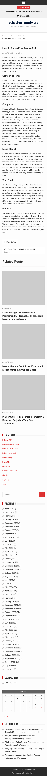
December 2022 (11, 648)
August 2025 (10, 537)
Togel (4, 484)
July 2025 (9, 541)
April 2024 (9, 591)
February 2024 (11, 598)
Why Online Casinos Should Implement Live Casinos (20, 250)
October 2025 (10, 530)
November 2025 (11, 527)
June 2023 (9, 626)
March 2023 (9, 637)
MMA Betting (11, 242)
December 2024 (11, 566)
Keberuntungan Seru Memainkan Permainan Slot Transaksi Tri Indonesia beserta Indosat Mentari (22, 316)
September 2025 (11, 534)
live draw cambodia (9, 471)
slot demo (6, 475)
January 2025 (10, 562)
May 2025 (9, 548)
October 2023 (10, 612)
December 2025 (11, 523)
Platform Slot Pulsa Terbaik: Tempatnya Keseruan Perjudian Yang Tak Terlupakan (23, 420)
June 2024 (9, 584)
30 (23, 710)
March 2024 (9, 594)
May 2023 (9, 630)
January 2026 (10, 519)
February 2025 (11, 559)
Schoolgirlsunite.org (23, 22)
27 (5, 710)
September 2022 (11, 658)
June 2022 (9, 669)
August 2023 (10, 619)
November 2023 (11, 609)
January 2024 (10, 601)
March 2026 (9, 512)
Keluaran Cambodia (9, 453)
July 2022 (9, 666)
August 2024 (10, 577)
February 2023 (11, 641)
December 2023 (11, 605)
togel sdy (5, 480)
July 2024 (9, 580)
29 (17, 710)
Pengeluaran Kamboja (10, 444)
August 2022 (10, 662)
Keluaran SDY (7, 440)
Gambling (8, 683)
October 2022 (10, 655)
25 (35, 707)
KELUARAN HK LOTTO (10, 449)
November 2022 (11, 651)
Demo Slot (6, 462)
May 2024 (9, 587)
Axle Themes (30, 773)
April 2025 (9, 551)
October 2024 (10, 573)
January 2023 (10, 644)
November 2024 (11, 569)
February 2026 (11, 516)
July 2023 (9, 623)
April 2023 (9, 634)
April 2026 (9, 509)
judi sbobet (6, 466)
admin (20, 53)
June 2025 (9, 544)
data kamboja (7, 458)
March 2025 (9, 555)
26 (41, 707)
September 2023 (11, 616)
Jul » (6, 716)
